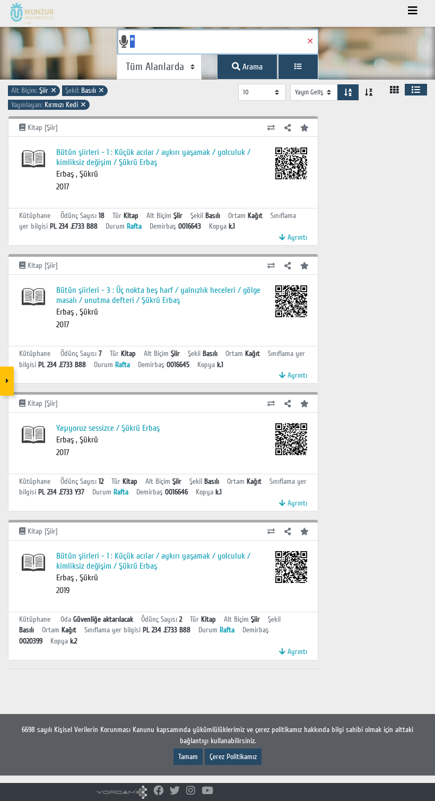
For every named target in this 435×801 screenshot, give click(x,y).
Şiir (34, 90)
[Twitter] (175, 791)
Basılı (85, 90)
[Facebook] (158, 791)
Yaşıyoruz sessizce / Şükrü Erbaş (108, 428)
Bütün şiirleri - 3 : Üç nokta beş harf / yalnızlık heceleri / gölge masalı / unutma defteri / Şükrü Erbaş (158, 295)
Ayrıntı (296, 237)
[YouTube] (207, 791)
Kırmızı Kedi (48, 104)
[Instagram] (190, 791)
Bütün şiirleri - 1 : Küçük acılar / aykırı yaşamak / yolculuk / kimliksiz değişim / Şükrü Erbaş (153, 157)
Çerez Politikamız (233, 756)
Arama (251, 67)
